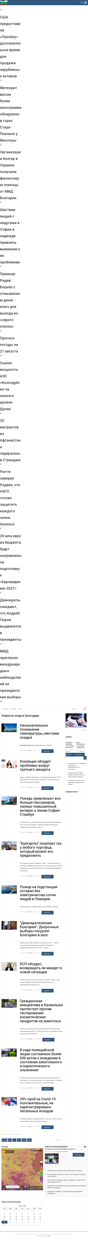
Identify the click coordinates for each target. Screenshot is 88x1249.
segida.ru (49, 1235)
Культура (31, 1234)
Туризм (46, 1234)
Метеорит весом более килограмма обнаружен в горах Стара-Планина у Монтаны (10, 114)
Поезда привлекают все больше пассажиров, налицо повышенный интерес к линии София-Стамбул (40, 806)
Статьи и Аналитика (56, 1234)
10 (4, 1216)
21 (28, 1219)
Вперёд (24, 1140)
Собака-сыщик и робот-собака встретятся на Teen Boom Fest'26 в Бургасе (76, 775)
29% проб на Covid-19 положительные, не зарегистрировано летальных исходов (38, 1105)
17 (4, 1219)
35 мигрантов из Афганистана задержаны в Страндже (10, 440)
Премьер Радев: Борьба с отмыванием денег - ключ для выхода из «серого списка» (10, 300)
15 (34, 1216)
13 (22, 1216)
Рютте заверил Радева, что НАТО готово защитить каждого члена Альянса (10, 498)
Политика (36, 1234)
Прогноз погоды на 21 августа (9, 344)
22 (34, 1219)
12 (16, 1216)
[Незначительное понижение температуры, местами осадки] (9, 727)
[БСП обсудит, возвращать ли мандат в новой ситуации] (9, 966)
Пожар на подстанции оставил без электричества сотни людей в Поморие (38, 893)
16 (40, 1216)
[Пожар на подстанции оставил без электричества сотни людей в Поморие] (9, 889)
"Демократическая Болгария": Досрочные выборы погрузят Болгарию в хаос (39, 929)
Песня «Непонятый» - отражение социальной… (80, 745)
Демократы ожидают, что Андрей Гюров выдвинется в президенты (10, 620)
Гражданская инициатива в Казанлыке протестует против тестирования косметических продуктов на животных (41, 1011)
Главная (16, 1234)
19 (16, 1219)
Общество (30, 1039)
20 (22, 1219)
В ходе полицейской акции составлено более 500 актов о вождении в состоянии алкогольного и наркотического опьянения (41, 1060)
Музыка (82, 751)
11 (10, 1216)
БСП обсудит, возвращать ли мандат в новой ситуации (41, 968)
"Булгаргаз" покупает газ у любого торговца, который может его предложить (40, 849)
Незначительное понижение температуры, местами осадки (39, 731)
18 (10, 1219)
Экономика (41, 1234)
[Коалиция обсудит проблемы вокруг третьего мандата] (9, 763)
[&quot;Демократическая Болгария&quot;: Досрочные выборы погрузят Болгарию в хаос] (9, 925)
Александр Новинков (62, 1151)
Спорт (55, 1151)
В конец (29, 1140)
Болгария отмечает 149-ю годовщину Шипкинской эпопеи (76, 782)
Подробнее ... (47, 751)
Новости (30, 750)
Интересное (69, 1234)
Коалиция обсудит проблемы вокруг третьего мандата (35, 765)
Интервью (64, 1234)
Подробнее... (68, 754)
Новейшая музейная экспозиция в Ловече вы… (70, 745)
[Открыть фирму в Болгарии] (76, 727)
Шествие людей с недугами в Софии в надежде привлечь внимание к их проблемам (10, 236)
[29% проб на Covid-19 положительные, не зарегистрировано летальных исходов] (9, 1101)
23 (40, 1219)
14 (28, 1216)
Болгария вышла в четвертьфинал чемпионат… (60, 1149)
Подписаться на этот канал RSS (12, 1134)
